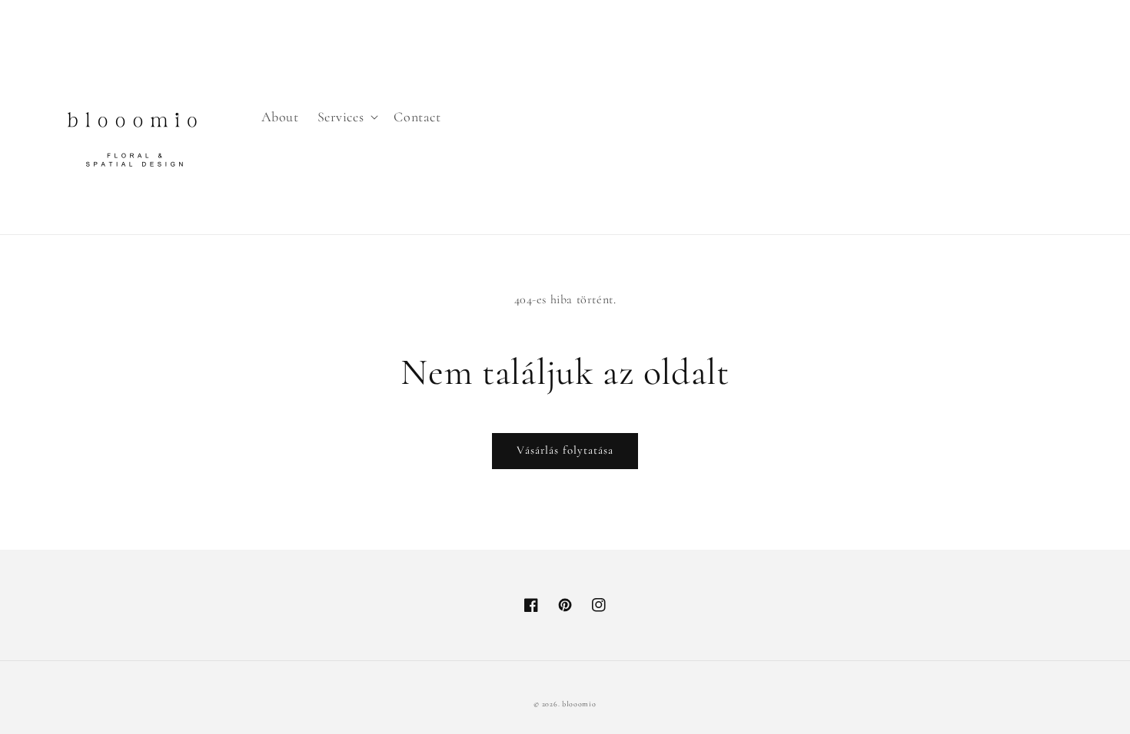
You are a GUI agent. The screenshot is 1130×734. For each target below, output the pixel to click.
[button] (346, 117)
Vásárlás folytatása (565, 450)
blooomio (579, 704)
